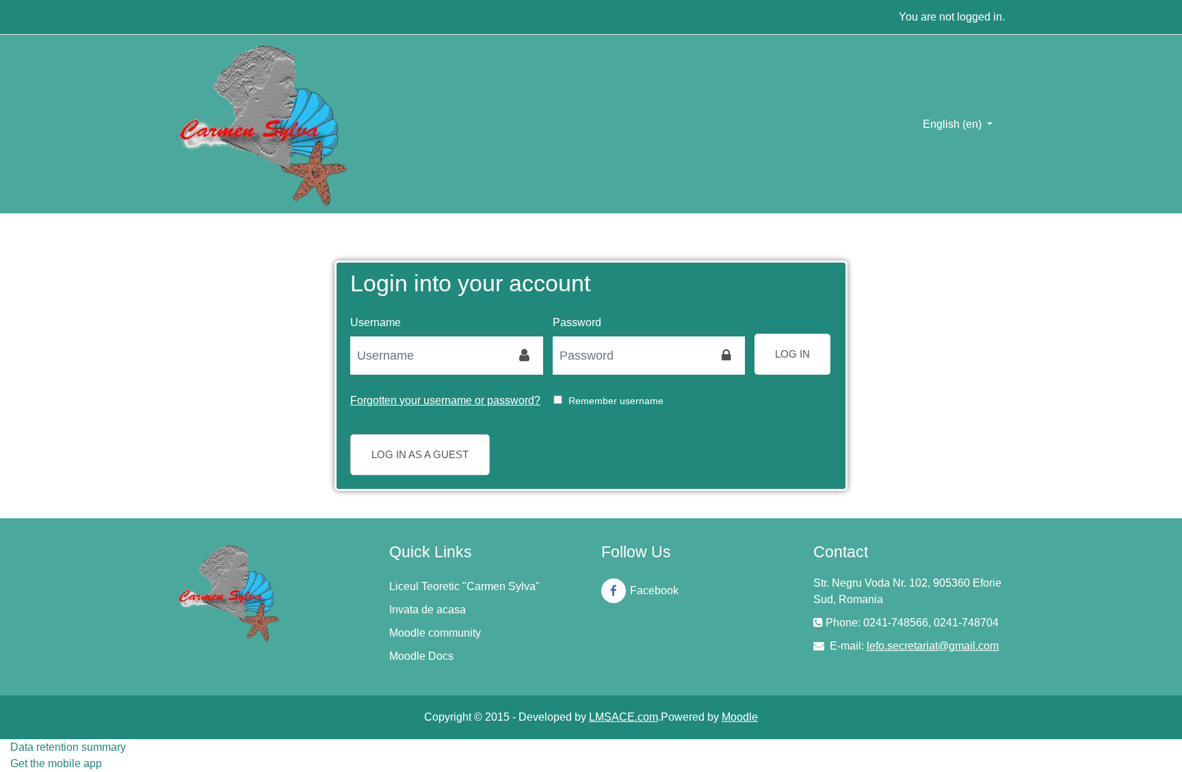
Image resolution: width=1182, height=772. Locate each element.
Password (577, 322)
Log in (792, 354)
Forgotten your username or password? (445, 400)
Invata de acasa (427, 609)
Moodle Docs (421, 656)
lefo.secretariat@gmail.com (933, 646)
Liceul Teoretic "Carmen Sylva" (464, 586)
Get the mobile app (56, 763)
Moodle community (435, 633)
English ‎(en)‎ (953, 124)
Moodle (740, 717)
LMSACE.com (623, 717)
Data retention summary (68, 747)
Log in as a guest (420, 454)
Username (375, 322)
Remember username (616, 400)
